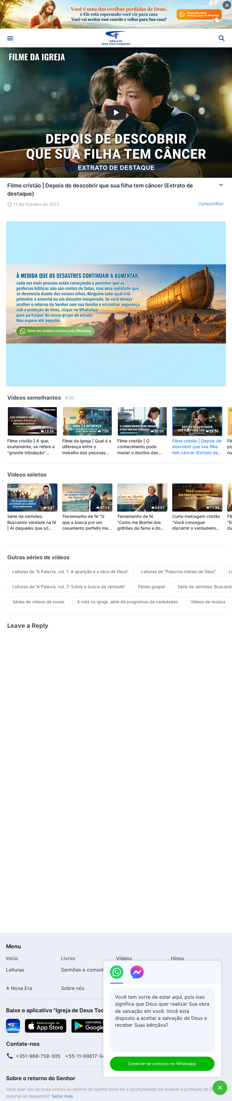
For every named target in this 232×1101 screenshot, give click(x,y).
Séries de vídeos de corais (38, 601)
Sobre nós (72, 988)
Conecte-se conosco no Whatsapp (162, 1063)
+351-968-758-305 (38, 1056)
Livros (68, 958)
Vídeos (124, 958)
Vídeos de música (208, 601)
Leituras (15, 970)
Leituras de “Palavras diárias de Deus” (178, 571)
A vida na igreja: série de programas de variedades (127, 601)
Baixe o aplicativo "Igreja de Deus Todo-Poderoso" (71, 1010)
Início (12, 958)
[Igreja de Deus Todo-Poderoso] (116, 38)
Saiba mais (62, 1096)
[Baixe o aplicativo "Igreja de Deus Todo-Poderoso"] (13, 1025)
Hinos (177, 958)
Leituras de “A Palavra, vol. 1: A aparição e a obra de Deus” (70, 571)
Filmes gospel (151, 586)
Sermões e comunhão (86, 970)
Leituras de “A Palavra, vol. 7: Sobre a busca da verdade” (68, 586)
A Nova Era (19, 988)
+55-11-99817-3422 (88, 1056)
